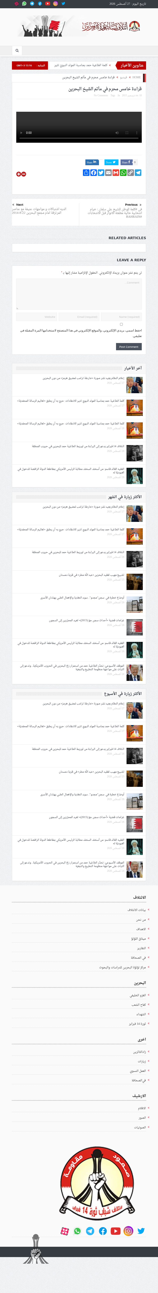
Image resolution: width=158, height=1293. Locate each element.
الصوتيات (140, 1127)
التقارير (141, 948)
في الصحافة (138, 958)
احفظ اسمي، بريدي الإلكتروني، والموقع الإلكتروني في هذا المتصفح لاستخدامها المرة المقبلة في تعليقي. (81, 333)
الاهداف (141, 929)
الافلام (142, 1108)
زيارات (142, 1061)
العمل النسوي (138, 1071)
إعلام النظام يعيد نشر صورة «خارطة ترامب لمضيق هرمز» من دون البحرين (82, 378)
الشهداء (141, 1014)
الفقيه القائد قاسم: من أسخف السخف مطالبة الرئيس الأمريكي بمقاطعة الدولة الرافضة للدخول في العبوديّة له (70, 471)
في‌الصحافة (139, 1080)
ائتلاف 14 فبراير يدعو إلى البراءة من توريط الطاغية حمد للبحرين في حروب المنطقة (78, 446)
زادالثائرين (139, 1052)
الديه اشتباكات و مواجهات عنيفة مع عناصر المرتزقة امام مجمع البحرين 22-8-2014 (39, 211)
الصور (142, 1118)
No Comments (101, 95)
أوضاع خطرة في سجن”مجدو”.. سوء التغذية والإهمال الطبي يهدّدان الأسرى (82, 597)
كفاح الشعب (138, 1005)
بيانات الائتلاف (137, 910)
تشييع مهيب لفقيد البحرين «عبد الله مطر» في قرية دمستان (91, 575)
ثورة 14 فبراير (137, 1024)
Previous (131, 205)
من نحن (141, 920)
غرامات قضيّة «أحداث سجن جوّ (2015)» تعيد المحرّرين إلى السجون (86, 620)
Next (19, 205)
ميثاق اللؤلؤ (138, 939)
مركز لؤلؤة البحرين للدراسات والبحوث (122, 967)
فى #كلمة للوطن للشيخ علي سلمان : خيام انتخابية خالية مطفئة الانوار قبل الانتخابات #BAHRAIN (115, 213)
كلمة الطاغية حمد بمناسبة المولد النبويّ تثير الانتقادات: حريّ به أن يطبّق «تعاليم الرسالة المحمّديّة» (70, 401)
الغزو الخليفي (138, 995)
